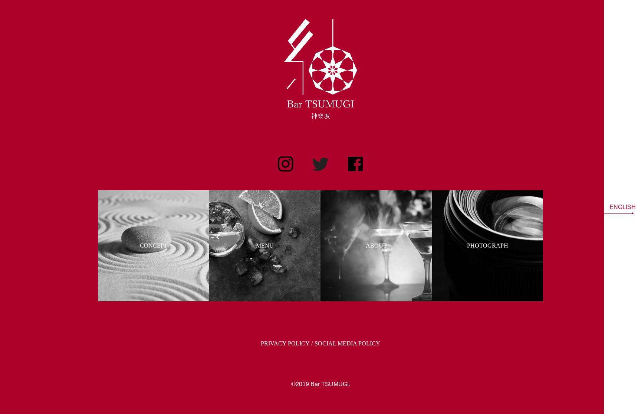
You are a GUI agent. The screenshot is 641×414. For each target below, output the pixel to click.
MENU (265, 245)
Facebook (355, 164)
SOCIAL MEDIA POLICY (347, 343)
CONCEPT (154, 245)
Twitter (320, 164)
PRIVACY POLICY (285, 343)
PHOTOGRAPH (487, 245)
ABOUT (376, 245)
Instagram (285, 164)
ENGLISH (622, 207)
